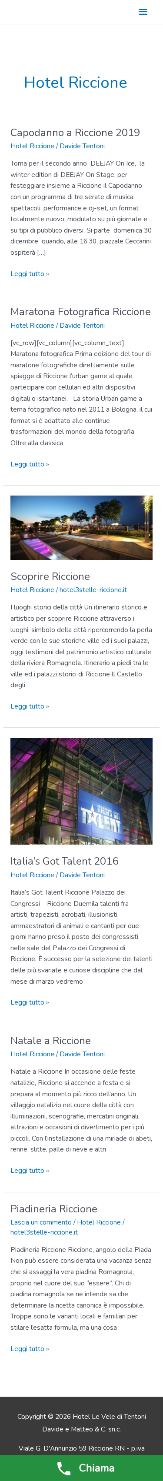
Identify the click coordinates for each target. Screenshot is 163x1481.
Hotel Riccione (32, 145)
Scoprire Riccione (50, 576)
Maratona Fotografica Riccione (80, 312)
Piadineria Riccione (53, 1209)
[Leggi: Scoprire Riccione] (81, 527)
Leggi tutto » (29, 274)
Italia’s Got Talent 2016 (64, 861)
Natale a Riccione (50, 1041)
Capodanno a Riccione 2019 (75, 133)
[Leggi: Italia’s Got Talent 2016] (81, 790)
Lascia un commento (41, 1222)
